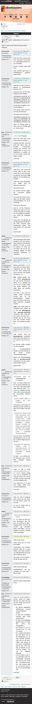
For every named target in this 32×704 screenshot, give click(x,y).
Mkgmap (23, 30)
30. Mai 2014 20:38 (18, 593)
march (3, 236)
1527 (7, 59)
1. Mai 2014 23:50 (17, 466)
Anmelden (21, 3)
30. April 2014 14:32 (18, 236)
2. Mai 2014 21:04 (17, 493)
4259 (7, 590)
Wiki (16, 15)
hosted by (3, 1)
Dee (3, 132)
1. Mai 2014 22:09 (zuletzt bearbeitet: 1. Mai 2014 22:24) (21, 371)
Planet (27, 15)
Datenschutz (12, 696)
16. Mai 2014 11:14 (18, 563)
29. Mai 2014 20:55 (18, 577)
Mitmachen (16, 19)
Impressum (18, 696)
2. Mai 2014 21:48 (17, 511)
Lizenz (2, 696)
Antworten (5, 42)
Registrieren (28, 3)
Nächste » (9, 38)
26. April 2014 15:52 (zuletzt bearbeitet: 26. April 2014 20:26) (20, 53)
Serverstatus (25, 696)
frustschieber (6, 577)
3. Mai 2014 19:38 (17, 536)
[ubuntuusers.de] (11, 9)
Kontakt (6, 696)
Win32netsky (5, 51)
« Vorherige (5, 36)
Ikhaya (21, 15)
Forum (11, 15)
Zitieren (27, 51)
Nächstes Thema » (26, 684)
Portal (5, 15)
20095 (7, 142)
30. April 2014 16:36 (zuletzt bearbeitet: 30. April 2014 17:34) (20, 260)
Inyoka (8, 689)
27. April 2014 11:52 (18, 132)
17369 (7, 247)
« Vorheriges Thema (14, 684)
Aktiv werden (8, 30)
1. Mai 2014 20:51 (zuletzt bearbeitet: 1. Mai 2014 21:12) (21, 329)
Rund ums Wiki (16, 30)
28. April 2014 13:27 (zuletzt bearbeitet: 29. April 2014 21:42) (20, 164)
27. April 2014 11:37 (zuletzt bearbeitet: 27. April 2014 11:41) (20, 80)
